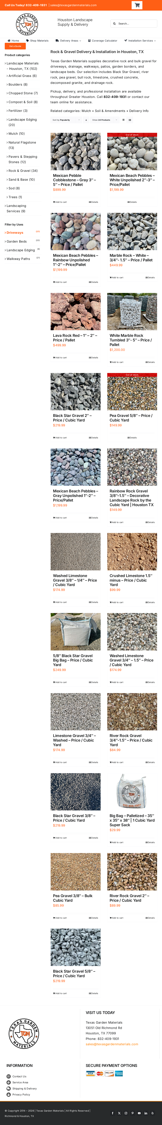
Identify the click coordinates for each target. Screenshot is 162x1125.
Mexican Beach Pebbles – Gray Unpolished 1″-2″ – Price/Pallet (75, 495)
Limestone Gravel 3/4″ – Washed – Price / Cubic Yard (74, 740)
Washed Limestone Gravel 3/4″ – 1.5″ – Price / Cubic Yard (131, 660)
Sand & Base (18, 179)
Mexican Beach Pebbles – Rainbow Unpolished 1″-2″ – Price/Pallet (75, 260)
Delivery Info (139, 111)
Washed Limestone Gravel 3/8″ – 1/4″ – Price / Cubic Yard (75, 580)
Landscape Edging (23, 119)
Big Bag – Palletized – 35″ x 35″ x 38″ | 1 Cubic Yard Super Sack (132, 820)
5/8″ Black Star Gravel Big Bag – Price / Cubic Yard (73, 660)
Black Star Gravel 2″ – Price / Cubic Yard (72, 417)
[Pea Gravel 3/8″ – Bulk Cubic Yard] (75, 871)
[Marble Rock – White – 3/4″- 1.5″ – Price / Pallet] (132, 231)
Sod (12, 188)
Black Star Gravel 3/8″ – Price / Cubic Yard (74, 818)
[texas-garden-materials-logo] (27, 15)
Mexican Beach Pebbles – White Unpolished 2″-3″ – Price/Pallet (132, 180)
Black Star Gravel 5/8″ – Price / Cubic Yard (74, 973)
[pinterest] (132, 1113)
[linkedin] (145, 1113)
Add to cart (61, 202)
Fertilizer (15, 111)
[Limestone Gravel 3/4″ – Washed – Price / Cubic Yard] (75, 712)
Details (94, 202)
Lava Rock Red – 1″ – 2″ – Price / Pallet (75, 337)
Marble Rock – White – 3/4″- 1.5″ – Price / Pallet (131, 257)
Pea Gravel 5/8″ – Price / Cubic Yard (131, 417)
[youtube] (139, 1113)
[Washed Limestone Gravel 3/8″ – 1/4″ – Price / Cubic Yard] (75, 551)
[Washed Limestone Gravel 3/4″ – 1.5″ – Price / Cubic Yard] (132, 631)
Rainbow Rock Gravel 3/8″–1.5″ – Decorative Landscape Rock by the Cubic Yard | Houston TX (132, 498)
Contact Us (19, 1076)
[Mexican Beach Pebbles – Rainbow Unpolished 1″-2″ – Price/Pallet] (75, 231)
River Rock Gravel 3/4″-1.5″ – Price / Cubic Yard (131, 740)
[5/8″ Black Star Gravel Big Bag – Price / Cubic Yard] (75, 631)
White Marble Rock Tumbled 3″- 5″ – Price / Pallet (131, 340)
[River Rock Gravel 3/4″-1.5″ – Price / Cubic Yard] (132, 712)
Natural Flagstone (22, 142)
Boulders (15, 84)
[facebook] (112, 1113)
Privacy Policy (21, 1094)
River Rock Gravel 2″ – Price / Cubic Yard (129, 898)
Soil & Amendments (110, 111)
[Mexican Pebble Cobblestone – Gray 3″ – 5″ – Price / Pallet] (75, 151)
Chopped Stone (21, 93)
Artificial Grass (20, 76)
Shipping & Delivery (24, 1088)
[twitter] (119, 1113)
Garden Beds (17, 241)
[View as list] (130, 120)
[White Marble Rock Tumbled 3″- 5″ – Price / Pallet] (132, 311)
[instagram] (125, 1113)
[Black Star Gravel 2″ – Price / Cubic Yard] (75, 391)
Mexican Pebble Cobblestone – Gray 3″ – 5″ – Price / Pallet (74, 180)
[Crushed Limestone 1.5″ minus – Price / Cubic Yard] (132, 551)
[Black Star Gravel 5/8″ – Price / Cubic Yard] (75, 947)
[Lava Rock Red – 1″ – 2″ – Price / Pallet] (75, 311)
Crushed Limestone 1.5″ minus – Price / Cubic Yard (131, 580)
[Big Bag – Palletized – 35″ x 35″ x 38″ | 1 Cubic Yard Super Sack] (132, 792)
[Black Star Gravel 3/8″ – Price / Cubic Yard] (75, 792)
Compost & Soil (20, 102)
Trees (13, 197)
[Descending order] (86, 120)
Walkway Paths (18, 259)
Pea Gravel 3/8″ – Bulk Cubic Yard (72, 898)
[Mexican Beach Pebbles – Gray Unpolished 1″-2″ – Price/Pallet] (75, 467)
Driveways (15, 233)
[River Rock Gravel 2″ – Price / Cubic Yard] (132, 871)
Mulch (86, 111)
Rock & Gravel (19, 171)
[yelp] (152, 1113)
